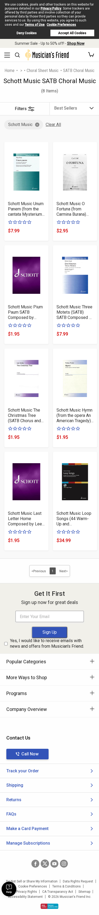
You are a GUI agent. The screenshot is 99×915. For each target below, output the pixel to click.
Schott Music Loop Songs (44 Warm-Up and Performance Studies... (73, 519)
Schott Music (20, 124)
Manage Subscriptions (28, 843)
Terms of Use (35, 24)
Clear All (53, 124)
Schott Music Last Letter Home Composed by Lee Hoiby (25, 519)
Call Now (30, 753)
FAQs (11, 814)
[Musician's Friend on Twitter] (45, 863)
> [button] (21, 70)
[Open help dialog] (9, 889)
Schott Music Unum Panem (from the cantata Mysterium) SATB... (26, 209)
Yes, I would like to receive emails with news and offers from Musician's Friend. (47, 643)
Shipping (14, 785)
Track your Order (22, 770)
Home (9, 70)
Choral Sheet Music (43, 70)
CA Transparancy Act (57, 892)
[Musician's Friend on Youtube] (54, 863)
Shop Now (75, 43)
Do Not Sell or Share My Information (32, 881)
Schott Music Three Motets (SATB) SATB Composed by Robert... (74, 312)
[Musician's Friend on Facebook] (35, 863)
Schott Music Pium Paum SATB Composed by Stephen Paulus (25, 312)
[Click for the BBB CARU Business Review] (49, 906)
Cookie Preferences (61, 24)
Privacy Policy (51, 8)
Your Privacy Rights (23, 892)
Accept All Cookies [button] (72, 33)
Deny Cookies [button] (27, 33)
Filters (21, 108)
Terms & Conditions (66, 886)
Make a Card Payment (27, 828)
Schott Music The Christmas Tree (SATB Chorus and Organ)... (24, 415)
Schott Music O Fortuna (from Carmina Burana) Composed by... (71, 209)
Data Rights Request (78, 881)
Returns (13, 799)
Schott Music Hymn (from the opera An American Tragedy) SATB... (74, 415)
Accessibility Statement (25, 897)
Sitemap (84, 892)
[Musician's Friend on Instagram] (64, 863)
